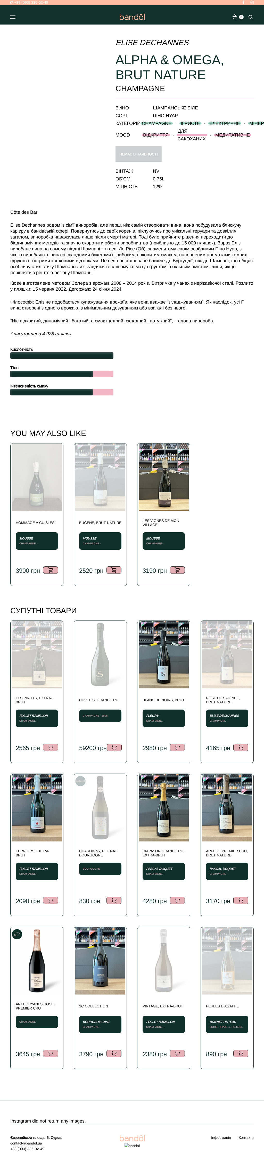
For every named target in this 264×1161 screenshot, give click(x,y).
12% (157, 186)
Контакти (246, 1137)
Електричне (224, 123)
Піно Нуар (165, 115)
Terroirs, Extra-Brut (33, 853)
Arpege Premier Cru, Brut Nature (227, 853)
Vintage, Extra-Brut (163, 1006)
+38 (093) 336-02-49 (30, 2)
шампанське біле (175, 107)
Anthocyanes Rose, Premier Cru (35, 1006)
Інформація (221, 1137)
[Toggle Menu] (12, 17)
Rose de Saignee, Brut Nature (223, 700)
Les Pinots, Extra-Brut (34, 700)
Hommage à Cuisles (35, 523)
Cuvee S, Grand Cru (98, 700)
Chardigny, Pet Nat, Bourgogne (98, 853)
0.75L (158, 178)
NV (156, 171)
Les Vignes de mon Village (161, 523)
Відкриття (156, 135)
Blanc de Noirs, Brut (164, 700)
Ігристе (190, 123)
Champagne (156, 123)
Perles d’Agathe (222, 1006)
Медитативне (232, 135)
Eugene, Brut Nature (100, 523)
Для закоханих (192, 135)
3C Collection (93, 1006)
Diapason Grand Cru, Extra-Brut (163, 853)
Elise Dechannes (152, 42)
